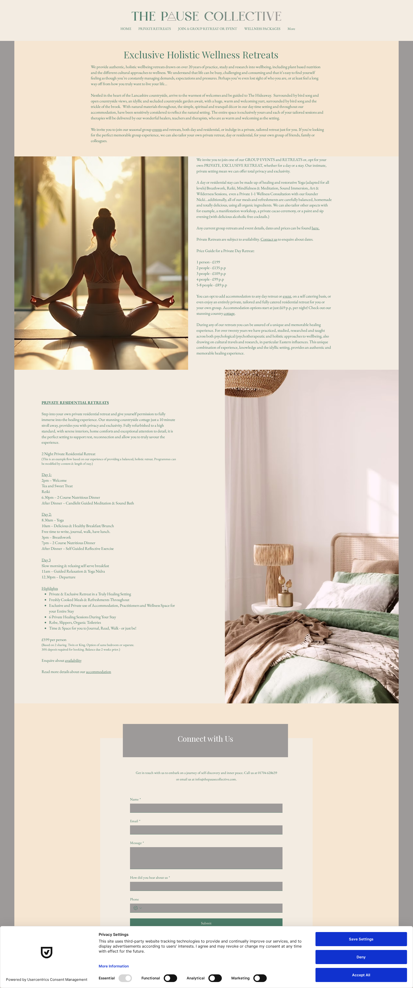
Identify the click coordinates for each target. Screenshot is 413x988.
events (157, 129)
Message (137, 842)
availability (73, 660)
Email (135, 821)
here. (316, 228)
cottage (229, 313)
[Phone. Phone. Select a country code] (137, 908)
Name (135, 799)
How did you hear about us (150, 877)
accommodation (98, 671)
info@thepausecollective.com (215, 779)
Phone (134, 899)
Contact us (269, 239)
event (287, 296)
